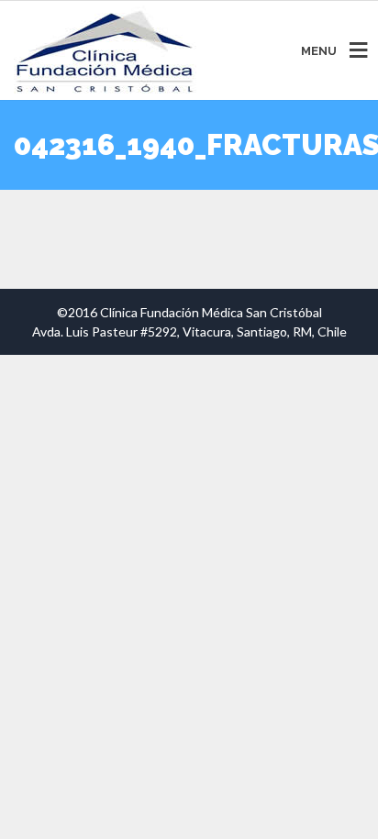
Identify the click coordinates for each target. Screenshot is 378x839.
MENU (319, 51)
